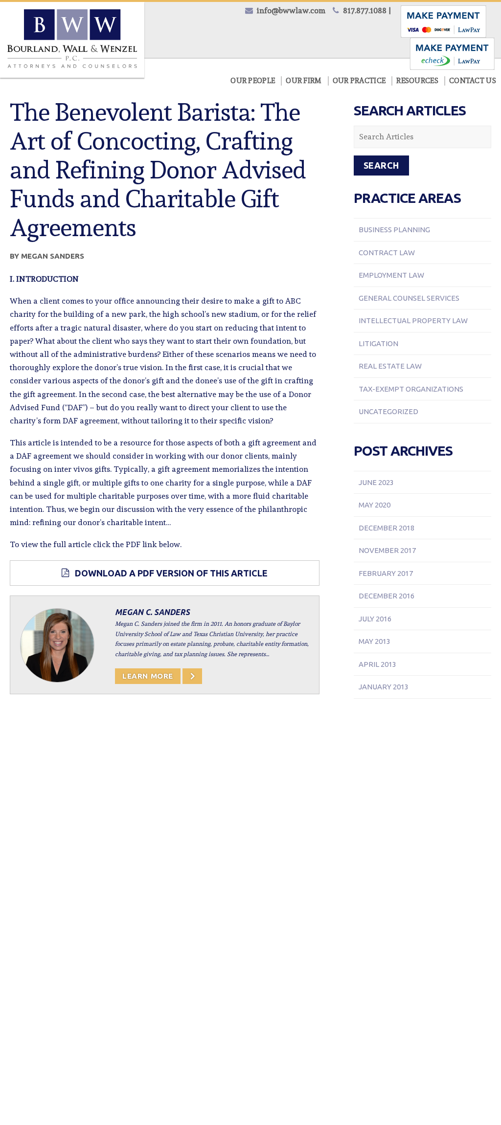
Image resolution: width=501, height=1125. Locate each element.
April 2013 (377, 664)
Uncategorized (388, 411)
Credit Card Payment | (443, 21)
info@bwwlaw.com (291, 10)
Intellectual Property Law (413, 320)
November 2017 (387, 550)
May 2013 (374, 641)
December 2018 (386, 528)
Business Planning (394, 229)
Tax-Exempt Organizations (411, 389)
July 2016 (375, 619)
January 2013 (384, 687)
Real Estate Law (390, 366)
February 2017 (386, 573)
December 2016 (386, 596)
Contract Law (387, 252)
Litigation (378, 343)
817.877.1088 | (367, 10)
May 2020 (374, 505)
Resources (417, 80)
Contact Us (472, 80)
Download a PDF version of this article (171, 573)
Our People (252, 80)
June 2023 (376, 482)
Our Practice (359, 80)
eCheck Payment (452, 54)
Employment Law (391, 275)
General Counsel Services (409, 298)
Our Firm (303, 80)
